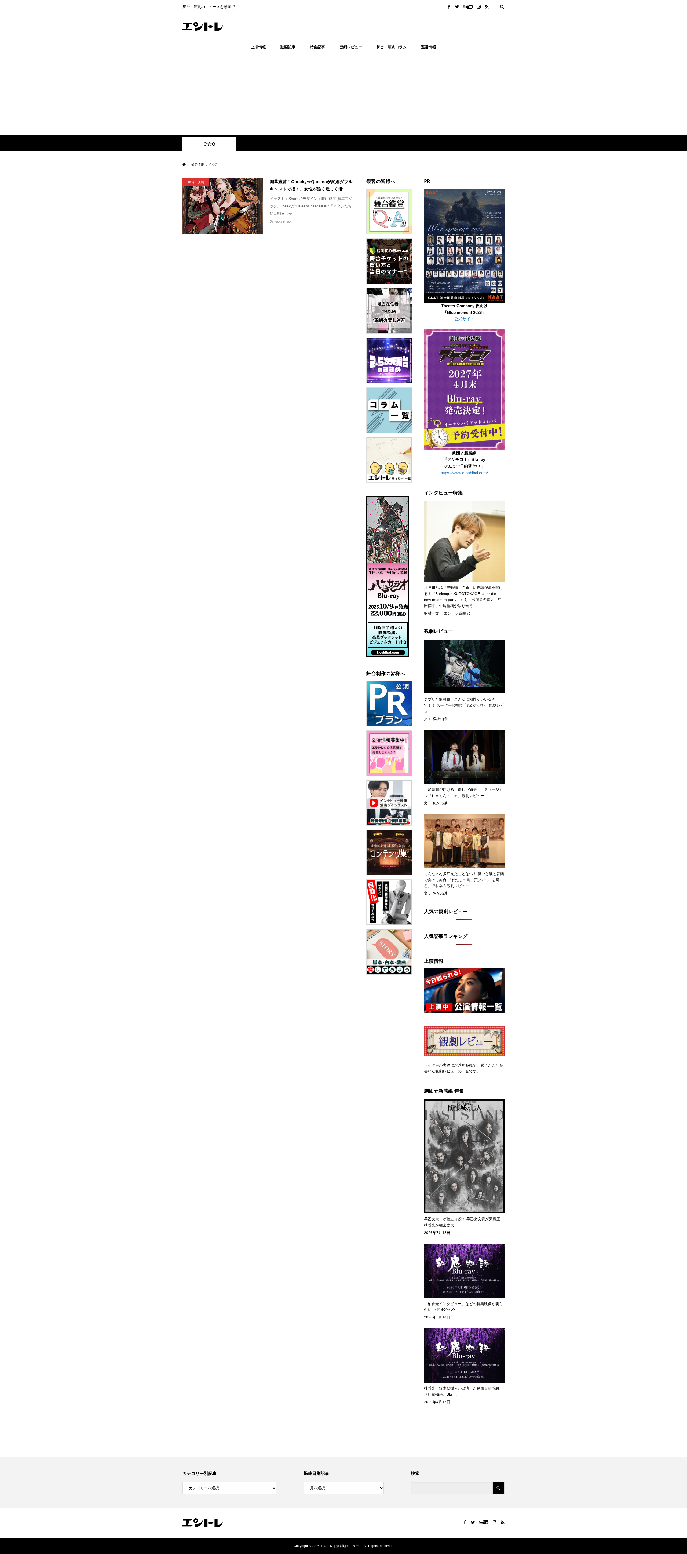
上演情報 (258, 47)
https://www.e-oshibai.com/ (464, 473)
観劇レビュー (350, 47)
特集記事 (317, 47)
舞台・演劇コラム (392, 47)
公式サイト (464, 319)
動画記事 (287, 47)
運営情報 (428, 47)
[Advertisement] (343, 95)
